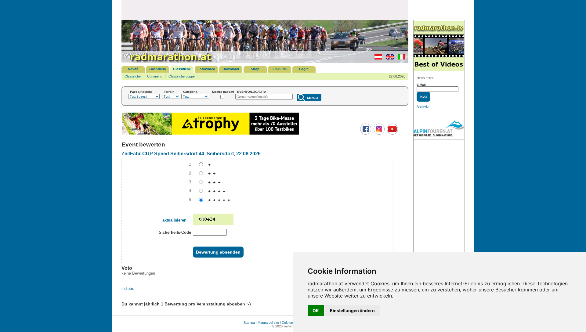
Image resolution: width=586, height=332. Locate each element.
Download (230, 69)
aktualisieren (174, 220)
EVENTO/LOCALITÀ (251, 91)
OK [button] (316, 310)
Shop (255, 69)
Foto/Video (206, 69)
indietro (127, 288)
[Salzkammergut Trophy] (210, 133)
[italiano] (400, 58)
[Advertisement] (265, 10)
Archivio (423, 106)
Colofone (288, 322)
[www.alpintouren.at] (439, 129)
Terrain (169, 91)
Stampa (249, 322)
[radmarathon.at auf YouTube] (391, 133)
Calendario (157, 69)
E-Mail (421, 84)
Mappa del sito (268, 322)
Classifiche (182, 69)
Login (304, 69)
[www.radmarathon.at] (167, 61)
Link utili (280, 69)
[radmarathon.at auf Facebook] (365, 133)
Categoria (190, 91)
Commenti (154, 76)
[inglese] (388, 58)
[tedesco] (376, 58)
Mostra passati (223, 91)
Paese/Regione (141, 91)
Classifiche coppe (181, 76)
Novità (133, 69)
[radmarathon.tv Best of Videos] (439, 46)
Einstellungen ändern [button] (352, 310)
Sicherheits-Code (175, 232)
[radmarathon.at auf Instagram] (378, 133)
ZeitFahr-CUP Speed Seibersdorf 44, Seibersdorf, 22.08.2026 (191, 153)
